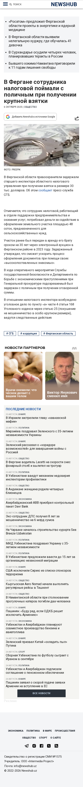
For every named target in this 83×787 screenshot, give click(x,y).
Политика (24, 428)
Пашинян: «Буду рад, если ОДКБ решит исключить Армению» (34, 613)
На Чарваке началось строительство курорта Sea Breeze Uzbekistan (41, 531)
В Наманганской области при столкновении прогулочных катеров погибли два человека (38, 599)
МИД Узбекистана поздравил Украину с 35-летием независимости (37, 545)
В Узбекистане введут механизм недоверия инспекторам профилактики (38, 477)
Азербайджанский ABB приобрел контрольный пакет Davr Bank (40, 504)
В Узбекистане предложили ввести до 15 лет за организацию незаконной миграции (40, 558)
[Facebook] (41, 746)
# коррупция (28, 333)
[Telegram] (26, 746)
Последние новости (23, 409)
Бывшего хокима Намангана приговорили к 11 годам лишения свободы (42, 65)
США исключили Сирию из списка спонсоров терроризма (38, 572)
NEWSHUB (64, 4)
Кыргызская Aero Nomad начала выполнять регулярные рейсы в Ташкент (37, 585)
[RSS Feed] (56, 746)
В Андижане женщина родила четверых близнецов (35, 491)
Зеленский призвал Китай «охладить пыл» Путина (36, 643)
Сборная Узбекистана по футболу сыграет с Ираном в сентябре (37, 657)
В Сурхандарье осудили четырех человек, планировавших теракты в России (42, 54)
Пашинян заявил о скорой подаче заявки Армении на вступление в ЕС (35, 684)
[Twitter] (49, 746)
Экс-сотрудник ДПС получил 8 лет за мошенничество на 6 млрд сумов (32, 518)
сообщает (45, 190)
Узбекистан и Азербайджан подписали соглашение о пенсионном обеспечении (35, 670)
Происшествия (65, 730)
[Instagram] (34, 746)
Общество (24, 459)
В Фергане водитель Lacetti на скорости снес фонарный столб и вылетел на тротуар (38, 464)
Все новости (42, 693)
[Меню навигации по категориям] (5, 4)
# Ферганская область (58, 333)
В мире (22, 414)
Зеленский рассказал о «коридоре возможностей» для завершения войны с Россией (36, 448)
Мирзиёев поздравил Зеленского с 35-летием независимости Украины (39, 433)
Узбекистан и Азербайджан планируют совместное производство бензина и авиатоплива (34, 628)
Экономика (25, 499)
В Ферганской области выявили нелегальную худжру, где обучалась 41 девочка (40, 41)
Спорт (22, 652)
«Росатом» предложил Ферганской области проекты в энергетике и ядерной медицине (42, 25)
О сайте (55, 737)
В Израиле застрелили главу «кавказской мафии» (36, 419)
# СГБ (10, 333)
